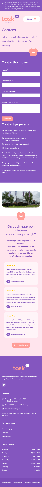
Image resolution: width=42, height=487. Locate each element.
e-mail (25, 6)
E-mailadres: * (7, 81)
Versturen (7, 119)
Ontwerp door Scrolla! (32, 482)
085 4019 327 (9, 144)
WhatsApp (17, 6)
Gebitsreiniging (7, 429)
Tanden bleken (6, 436)
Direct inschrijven (21, 345)
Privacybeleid (6, 482)
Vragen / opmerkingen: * (11, 102)
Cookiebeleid (17, 482)
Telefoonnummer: (9, 91)
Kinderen (5, 433)
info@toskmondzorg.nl (12, 148)
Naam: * (5, 70)
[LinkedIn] (4, 385)
